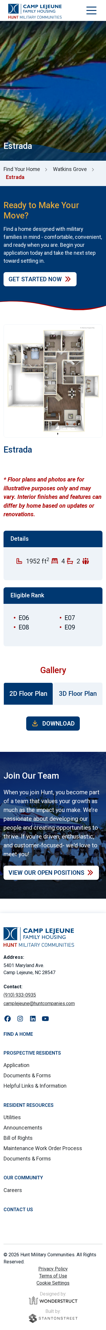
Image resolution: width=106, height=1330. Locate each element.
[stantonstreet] (53, 1318)
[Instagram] (20, 1019)
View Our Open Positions (46, 872)
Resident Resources (29, 1105)
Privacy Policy (53, 1269)
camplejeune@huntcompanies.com (39, 1003)
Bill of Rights (18, 1138)
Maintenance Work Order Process (43, 1148)
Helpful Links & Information (35, 1086)
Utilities (12, 1117)
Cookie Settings (53, 1283)
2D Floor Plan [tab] (28, 693)
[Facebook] (7, 1019)
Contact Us (18, 1209)
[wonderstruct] (53, 1300)
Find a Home (18, 1034)
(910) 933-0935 (20, 995)
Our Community (23, 1178)
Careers (13, 1190)
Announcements (23, 1128)
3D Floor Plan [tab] (78, 693)
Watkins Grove (70, 169)
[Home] (35, 11)
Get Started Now (35, 279)
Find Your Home (22, 169)
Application (16, 1065)
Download (58, 723)
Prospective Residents (32, 1053)
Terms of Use (53, 1276)
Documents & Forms (27, 1075)
